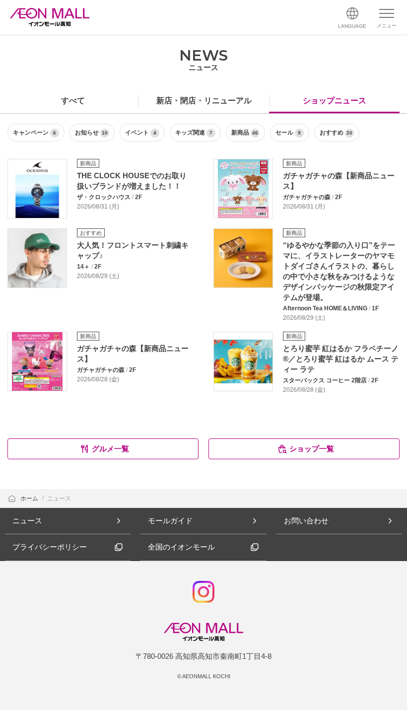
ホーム (30, 498)
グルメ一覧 (110, 448)
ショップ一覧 (311, 448)
